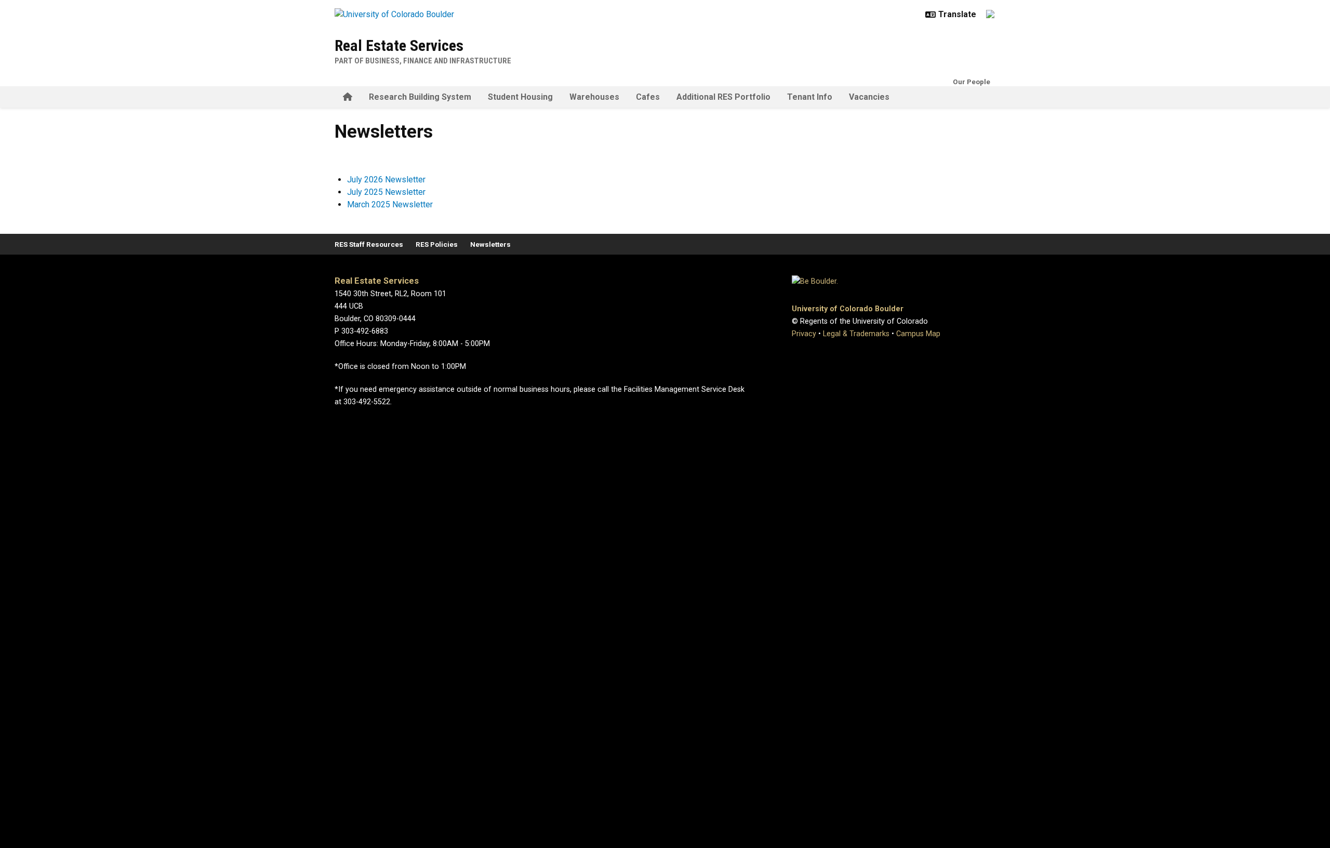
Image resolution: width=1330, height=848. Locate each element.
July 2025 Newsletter (386, 192)
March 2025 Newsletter (390, 204)
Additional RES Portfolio (723, 97)
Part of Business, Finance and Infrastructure (423, 60)
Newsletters (490, 244)
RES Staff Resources (369, 244)
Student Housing (520, 97)
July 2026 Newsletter (386, 179)
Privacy (804, 333)
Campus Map (918, 333)
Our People (971, 81)
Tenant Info (809, 97)
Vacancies (869, 97)
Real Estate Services (399, 45)
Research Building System (420, 97)
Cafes (648, 97)
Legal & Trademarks (856, 333)
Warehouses (594, 97)
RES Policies (437, 244)
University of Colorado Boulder (847, 308)
